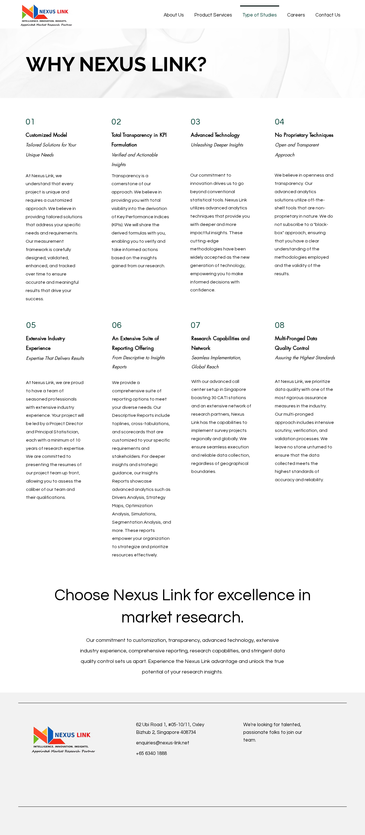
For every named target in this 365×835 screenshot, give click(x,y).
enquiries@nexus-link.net (162, 743)
